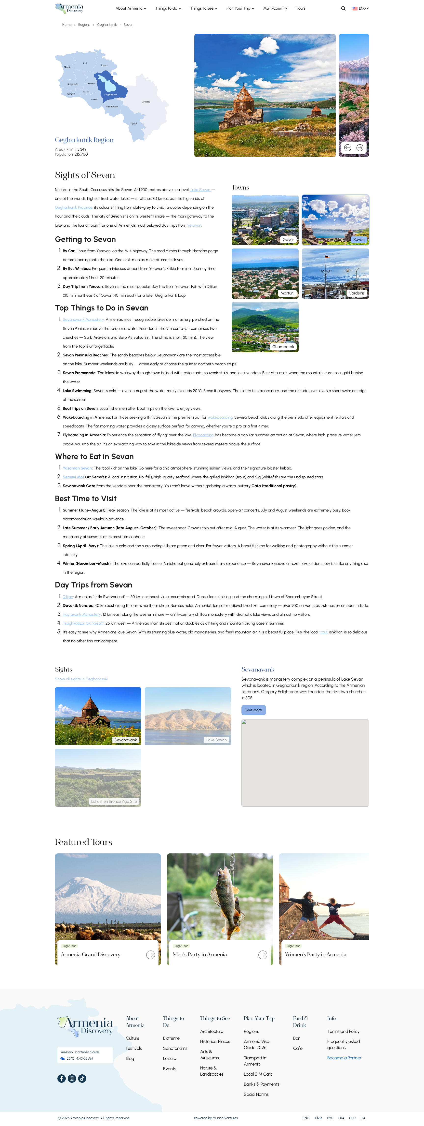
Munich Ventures (225, 1118)
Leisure (169, 1058)
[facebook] (61, 1078)
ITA (362, 1118)
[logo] (69, 8)
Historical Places (215, 1041)
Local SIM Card (258, 1074)
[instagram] (72, 1078)
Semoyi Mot (73, 477)
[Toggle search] (343, 8)
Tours (300, 8)
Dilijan (68, 596)
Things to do (166, 8)
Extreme (171, 1038)
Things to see (202, 8)
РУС (330, 1118)
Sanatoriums (175, 1048)
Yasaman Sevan (77, 468)
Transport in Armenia (255, 1061)
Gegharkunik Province (74, 207)
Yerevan (194, 225)
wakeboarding (220, 417)
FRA (341, 1118)
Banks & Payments (261, 1084)
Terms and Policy (343, 1031)
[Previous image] (347, 147)
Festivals (134, 1048)
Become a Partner (344, 1058)
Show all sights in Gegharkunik (81, 679)
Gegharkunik (107, 25)
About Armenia (129, 8)
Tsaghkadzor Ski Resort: (84, 623)
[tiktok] (82, 1078)
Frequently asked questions (343, 1044)
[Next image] (360, 147)
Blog (130, 1058)
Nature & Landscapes (212, 1071)
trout (323, 632)
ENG (306, 1118)
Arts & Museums (209, 1054)
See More (253, 710)
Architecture (211, 1031)
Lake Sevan (200, 189)
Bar (296, 1038)
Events (169, 1068)
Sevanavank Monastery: (84, 319)
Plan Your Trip (238, 8)
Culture (132, 1038)
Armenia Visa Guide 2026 (256, 1044)
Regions (84, 25)
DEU (352, 1118)
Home (66, 25)
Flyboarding (203, 435)
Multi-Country (275, 8)
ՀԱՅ (318, 1118)
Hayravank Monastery (82, 614)
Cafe (298, 1048)
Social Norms (256, 1094)
